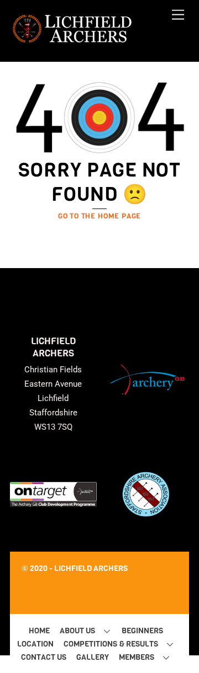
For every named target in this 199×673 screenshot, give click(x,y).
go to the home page (99, 216)
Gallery (92, 657)
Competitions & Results (111, 644)
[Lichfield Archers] (72, 41)
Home (39, 631)
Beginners (142, 631)
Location (35, 644)
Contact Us (43, 657)
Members (136, 657)
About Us (77, 631)
